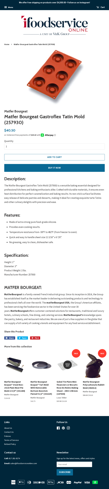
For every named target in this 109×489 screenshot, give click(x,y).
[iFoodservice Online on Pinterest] (63, 428)
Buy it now (54, 168)
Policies (7, 436)
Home (6, 44)
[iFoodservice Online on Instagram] (68, 428)
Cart (102, 7)
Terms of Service (11, 440)
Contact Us (9, 432)
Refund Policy (10, 444)
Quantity (8, 141)
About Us (8, 428)
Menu (10, 7)
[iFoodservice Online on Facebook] (58, 428)
